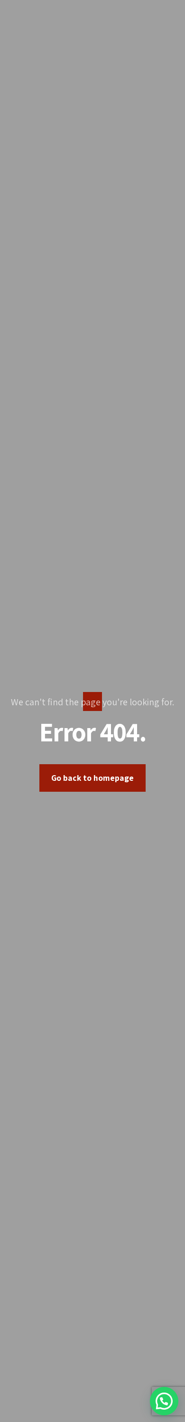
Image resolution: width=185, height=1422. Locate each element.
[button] (164, 1401)
